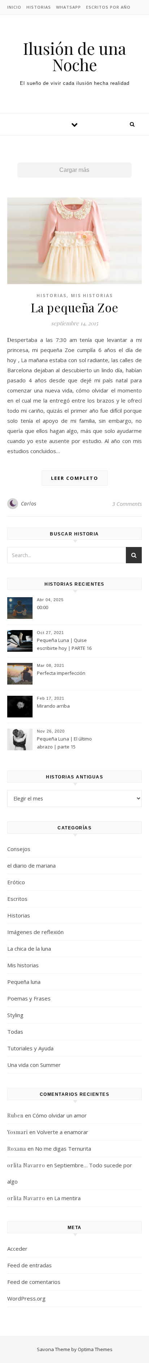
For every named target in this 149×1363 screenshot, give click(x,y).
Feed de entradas (29, 1265)
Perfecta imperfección (61, 673)
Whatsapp (68, 7)
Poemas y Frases (29, 998)
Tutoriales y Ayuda (30, 1048)
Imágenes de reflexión (35, 932)
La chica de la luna (29, 948)
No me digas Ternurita (63, 1148)
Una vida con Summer (34, 1064)
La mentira (67, 1198)
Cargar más (74, 170)
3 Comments (127, 503)
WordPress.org (26, 1298)
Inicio (14, 7)
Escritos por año (108, 7)
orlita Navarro (26, 1165)
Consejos (18, 848)
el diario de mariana (31, 865)
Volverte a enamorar (62, 1132)
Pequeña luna (24, 981)
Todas (15, 1031)
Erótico (16, 882)
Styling (15, 1015)
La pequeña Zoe (75, 307)
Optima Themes (95, 1349)
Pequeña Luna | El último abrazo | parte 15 (64, 742)
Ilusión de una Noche (74, 56)
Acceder (17, 1248)
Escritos (17, 898)
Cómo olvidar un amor (60, 1115)
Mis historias (92, 295)
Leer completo (74, 478)
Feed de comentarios (33, 1281)
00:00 (42, 607)
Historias (38, 7)
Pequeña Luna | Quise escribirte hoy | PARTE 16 (64, 644)
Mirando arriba (53, 706)
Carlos (29, 503)
